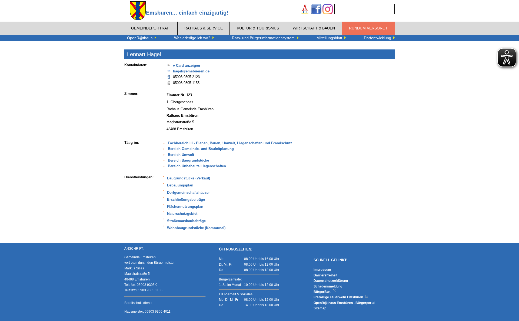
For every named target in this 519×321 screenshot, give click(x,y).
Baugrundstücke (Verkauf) (188, 178)
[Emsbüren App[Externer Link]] (305, 10)
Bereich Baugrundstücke (188, 160)
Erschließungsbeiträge (186, 200)
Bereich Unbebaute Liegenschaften (197, 166)
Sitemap (320, 308)
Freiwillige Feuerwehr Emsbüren (339, 297)
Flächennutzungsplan (185, 207)
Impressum (322, 270)
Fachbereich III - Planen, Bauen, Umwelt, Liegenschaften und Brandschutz (230, 143)
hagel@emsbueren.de (191, 71)
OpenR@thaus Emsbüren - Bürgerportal (344, 303)
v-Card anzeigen (186, 66)
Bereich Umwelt (181, 155)
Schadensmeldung (328, 286)
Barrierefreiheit (325, 275)
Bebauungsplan (180, 185)
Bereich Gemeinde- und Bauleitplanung (201, 149)
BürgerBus (322, 292)
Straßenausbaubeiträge (186, 221)
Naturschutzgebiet (182, 214)
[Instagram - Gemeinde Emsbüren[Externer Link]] (327, 10)
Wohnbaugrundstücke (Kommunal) (196, 228)
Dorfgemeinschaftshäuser (188, 193)
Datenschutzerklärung (331, 281)
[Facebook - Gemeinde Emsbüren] (316, 10)
